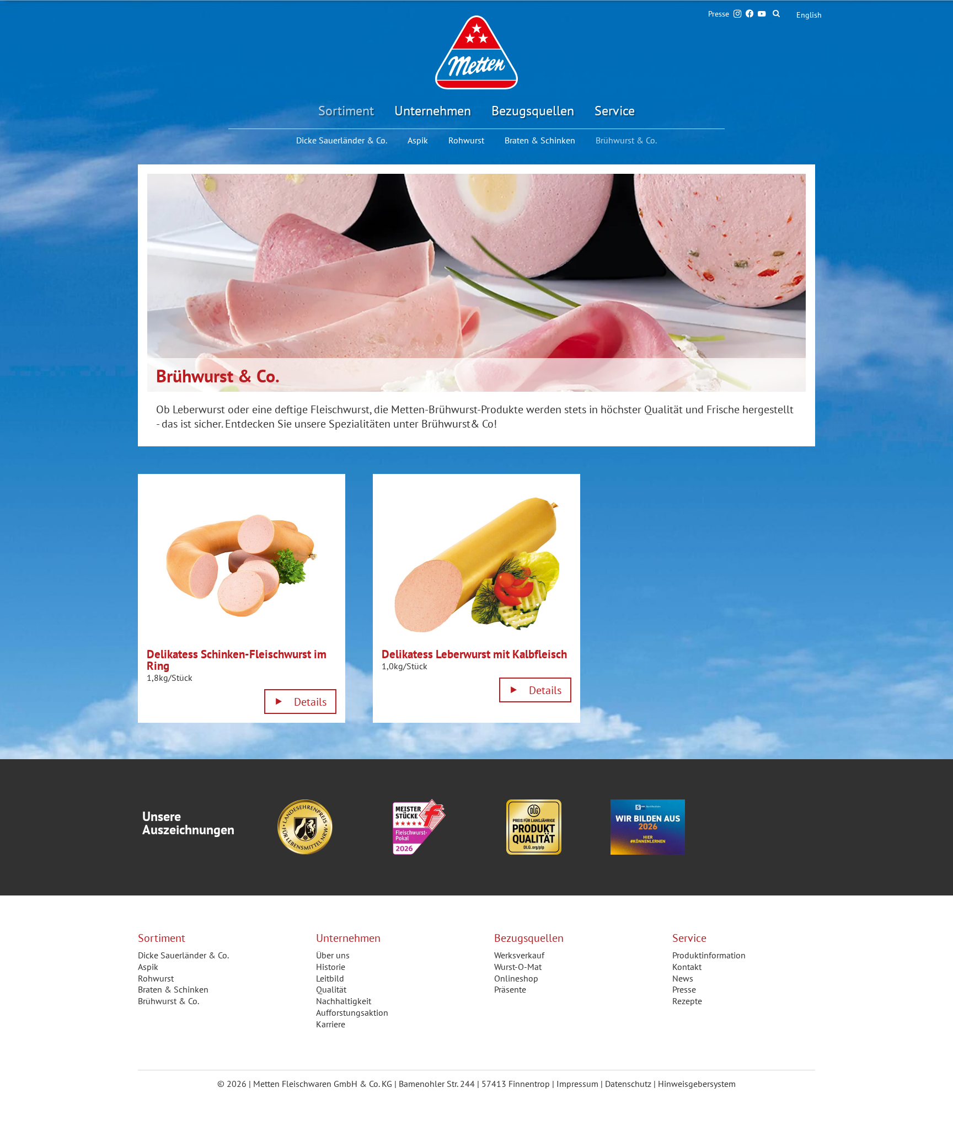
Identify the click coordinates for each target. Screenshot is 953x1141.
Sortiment (346, 110)
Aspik (418, 140)
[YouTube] (761, 14)
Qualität (331, 989)
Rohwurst (466, 140)
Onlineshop (516, 978)
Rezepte (687, 1000)
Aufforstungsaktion (352, 1012)
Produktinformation (709, 955)
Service (615, 110)
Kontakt (687, 966)
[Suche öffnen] (781, 13)
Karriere (330, 1024)
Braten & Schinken (540, 140)
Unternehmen (432, 110)
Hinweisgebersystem (697, 1083)
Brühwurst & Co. (168, 1000)
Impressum (577, 1083)
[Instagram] (737, 14)
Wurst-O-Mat (518, 966)
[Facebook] (749, 14)
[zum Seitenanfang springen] (931, 1118)
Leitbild (330, 978)
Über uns (333, 955)
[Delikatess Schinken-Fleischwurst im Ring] (241, 566)
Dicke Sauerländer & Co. (341, 140)
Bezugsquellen (532, 110)
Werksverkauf (519, 955)
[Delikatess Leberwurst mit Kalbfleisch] (476, 565)
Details (310, 702)
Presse (718, 14)
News (682, 978)
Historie (330, 966)
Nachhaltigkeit (343, 1000)
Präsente (510, 989)
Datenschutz (628, 1083)
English (809, 15)
